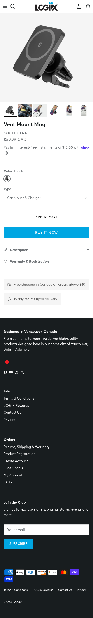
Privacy (9, 420)
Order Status (13, 468)
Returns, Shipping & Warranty (26, 447)
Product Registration (19, 454)
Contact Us (12, 412)
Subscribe (18, 543)
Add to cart (46, 217)
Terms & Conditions (19, 398)
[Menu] (5, 6)
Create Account (16, 461)
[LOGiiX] (46, 6)
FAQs (8, 482)
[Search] (15, 6)
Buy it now (46, 233)
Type (7, 189)
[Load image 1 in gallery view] (46, 57)
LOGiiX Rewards (16, 405)
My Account (13, 475)
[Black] (7, 178)
